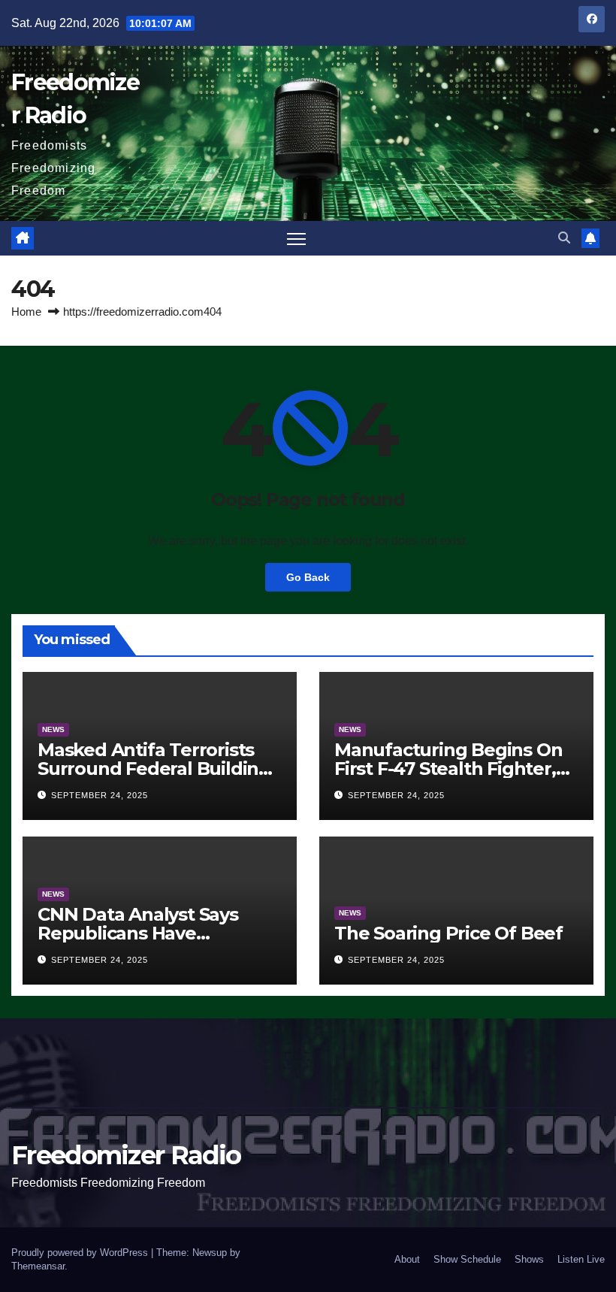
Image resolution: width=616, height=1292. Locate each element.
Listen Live (581, 1259)
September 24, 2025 (99, 795)
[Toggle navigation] (296, 238)
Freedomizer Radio (125, 1155)
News (53, 729)
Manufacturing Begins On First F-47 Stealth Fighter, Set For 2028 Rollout (448, 768)
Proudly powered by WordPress (81, 1252)
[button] (564, 237)
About (407, 1259)
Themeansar (38, 1266)
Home (26, 311)
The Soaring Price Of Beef (448, 933)
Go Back (308, 577)
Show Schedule (467, 1259)
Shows (529, 1259)
